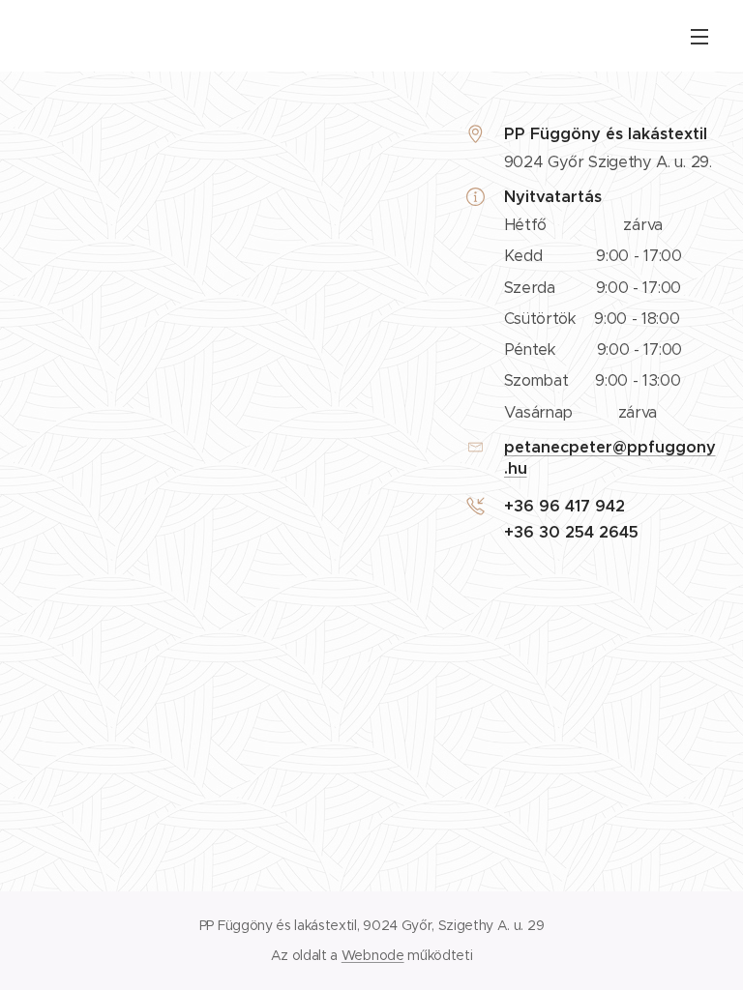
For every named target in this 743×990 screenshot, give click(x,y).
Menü (699, 35)
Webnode (373, 955)
